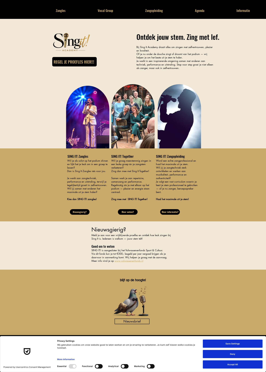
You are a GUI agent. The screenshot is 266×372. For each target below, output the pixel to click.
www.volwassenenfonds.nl (129, 260)
